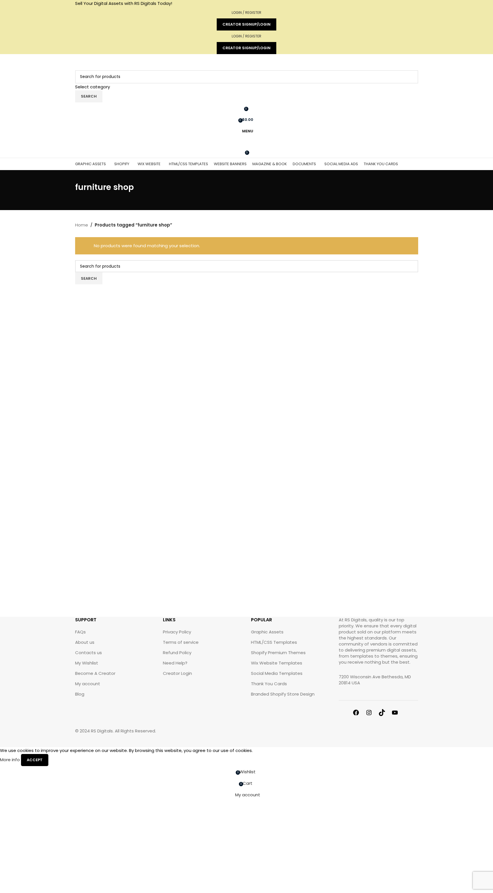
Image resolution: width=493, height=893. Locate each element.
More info (10, 760)
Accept (35, 760)
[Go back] (68, 190)
